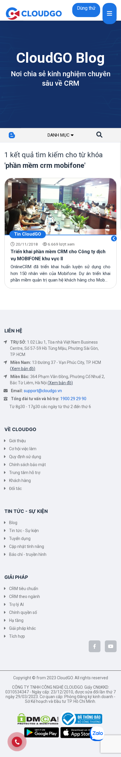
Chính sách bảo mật (27, 464)
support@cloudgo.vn (43, 390)
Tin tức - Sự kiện (24, 530)
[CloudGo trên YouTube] (111, 646)
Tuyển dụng (20, 538)
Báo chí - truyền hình (27, 554)
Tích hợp (17, 636)
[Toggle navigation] (109, 13)
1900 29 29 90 (73, 398)
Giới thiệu (17, 440)
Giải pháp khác (22, 628)
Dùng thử (86, 8)
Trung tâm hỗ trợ (24, 472)
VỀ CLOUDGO (20, 429)
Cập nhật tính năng (26, 546)
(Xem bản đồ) (22, 368)
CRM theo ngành (24, 596)
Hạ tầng (16, 620)
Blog (13, 522)
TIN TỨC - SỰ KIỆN (26, 511)
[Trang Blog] (20, 135)
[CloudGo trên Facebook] (94, 646)
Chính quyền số (23, 612)
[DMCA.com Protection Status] (38, 718)
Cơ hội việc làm (22, 448)
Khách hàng (20, 480)
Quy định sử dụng (25, 456)
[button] (99, 134)
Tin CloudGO (27, 234)
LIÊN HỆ (13, 331)
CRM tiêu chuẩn (23, 588)
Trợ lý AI (16, 604)
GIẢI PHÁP (16, 577)
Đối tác (15, 488)
